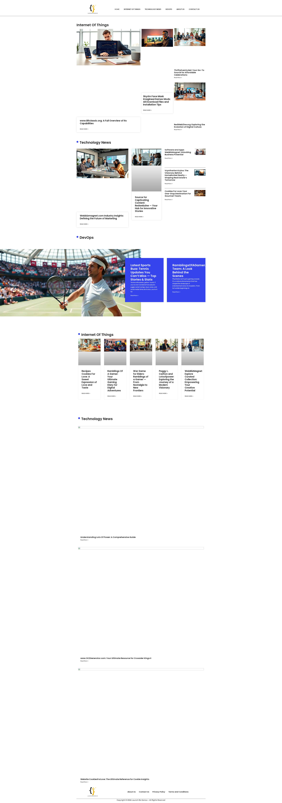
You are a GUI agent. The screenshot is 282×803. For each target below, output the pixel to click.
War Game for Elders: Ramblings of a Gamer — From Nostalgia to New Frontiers (140, 380)
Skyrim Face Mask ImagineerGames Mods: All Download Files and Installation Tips (157, 100)
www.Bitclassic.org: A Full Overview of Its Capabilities (103, 122)
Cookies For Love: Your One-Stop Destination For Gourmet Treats (178, 193)
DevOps (169, 9)
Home (117, 9)
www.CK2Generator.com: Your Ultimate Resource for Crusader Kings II (115, 658)
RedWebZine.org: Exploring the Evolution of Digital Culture (189, 125)
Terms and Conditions (178, 792)
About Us (180, 9)
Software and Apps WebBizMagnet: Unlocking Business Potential (178, 152)
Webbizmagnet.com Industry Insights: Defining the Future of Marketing (102, 217)
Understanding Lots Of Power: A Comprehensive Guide (108, 537)
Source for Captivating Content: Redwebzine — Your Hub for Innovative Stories (146, 204)
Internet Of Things (132, 9)
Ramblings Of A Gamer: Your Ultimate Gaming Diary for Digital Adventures (115, 380)
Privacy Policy (158, 792)
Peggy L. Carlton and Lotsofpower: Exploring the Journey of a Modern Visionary (166, 379)
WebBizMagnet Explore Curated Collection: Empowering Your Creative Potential (193, 380)
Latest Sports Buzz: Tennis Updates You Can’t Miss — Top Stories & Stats (143, 272)
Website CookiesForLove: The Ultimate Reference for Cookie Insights (114, 779)
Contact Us (194, 9)
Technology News (153, 9)
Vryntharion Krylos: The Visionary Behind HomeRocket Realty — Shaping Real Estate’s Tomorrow (176, 175)
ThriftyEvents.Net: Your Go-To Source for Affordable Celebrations (189, 72)
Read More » (84, 129)
